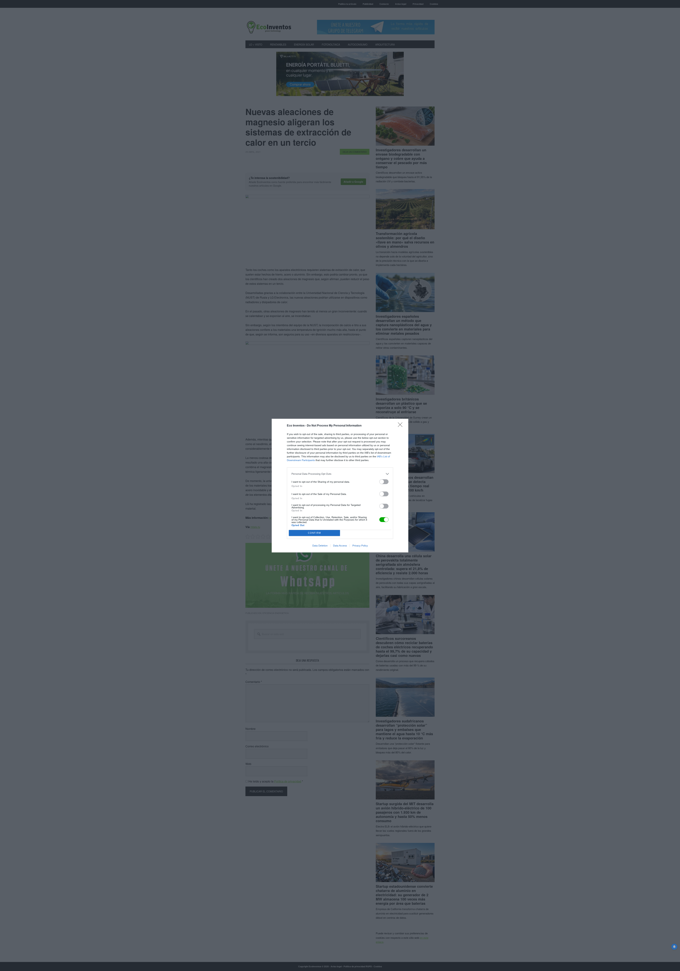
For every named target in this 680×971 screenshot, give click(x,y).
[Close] (401, 425)
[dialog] (340, 485)
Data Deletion (320, 545)
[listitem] (340, 474)
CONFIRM (314, 533)
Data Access (340, 545)
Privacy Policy (360, 545)
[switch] (384, 481)
